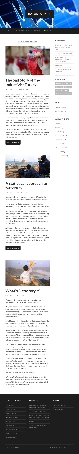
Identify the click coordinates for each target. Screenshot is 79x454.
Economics (59, 87)
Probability (59, 93)
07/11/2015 (9, 295)
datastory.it (67, 83)
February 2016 (60, 148)
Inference (59, 90)
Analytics (58, 83)
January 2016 (59, 152)
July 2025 (58, 124)
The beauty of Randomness (64, 53)
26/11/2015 (9, 89)
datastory (20, 295)
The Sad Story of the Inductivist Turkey (22, 82)
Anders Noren (63, 448)
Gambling (68, 87)
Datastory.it (39, 13)
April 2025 (58, 128)
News (66, 90)
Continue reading (13, 142)
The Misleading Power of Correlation (63, 70)
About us (36, 31)
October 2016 (59, 140)
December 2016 (60, 136)
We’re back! (59, 65)
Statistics (68, 93)
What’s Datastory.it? (21, 31)
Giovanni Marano (22, 89)
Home (7, 31)
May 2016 (58, 144)
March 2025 (59, 132)
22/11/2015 (9, 192)
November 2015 (60, 156)
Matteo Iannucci (22, 192)
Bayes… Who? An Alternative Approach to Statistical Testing (63, 59)
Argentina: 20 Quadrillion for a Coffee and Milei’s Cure (63, 47)
